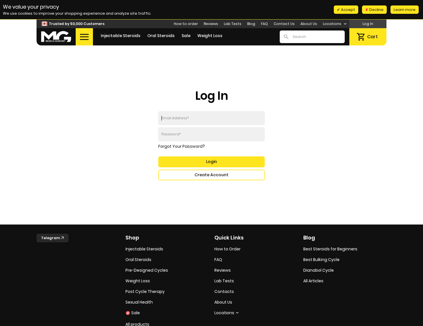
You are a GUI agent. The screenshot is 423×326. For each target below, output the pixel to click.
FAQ (264, 23)
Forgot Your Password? (181, 146)
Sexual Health (139, 302)
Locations (332, 23)
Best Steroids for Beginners (330, 249)
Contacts (224, 291)
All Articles (313, 281)
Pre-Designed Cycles (146, 270)
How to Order (227, 249)
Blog (251, 23)
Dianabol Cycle (318, 270)
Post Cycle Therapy (145, 291)
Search (286, 36)
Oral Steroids (161, 36)
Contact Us (284, 23)
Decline (376, 9)
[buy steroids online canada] (56, 36)
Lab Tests (232, 23)
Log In (368, 23)
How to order (186, 23)
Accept (347, 9)
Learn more (405, 9)
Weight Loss (209, 36)
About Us (308, 23)
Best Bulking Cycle (321, 259)
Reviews (211, 23)
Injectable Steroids (120, 36)
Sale (186, 36)
